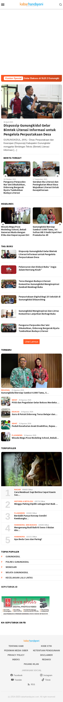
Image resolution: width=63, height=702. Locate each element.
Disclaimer (46, 655)
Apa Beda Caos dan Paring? (28, 539)
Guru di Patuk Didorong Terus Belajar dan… (34, 414)
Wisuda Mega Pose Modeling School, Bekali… (35, 437)
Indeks (16, 659)
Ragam (17, 489)
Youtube (18, 680)
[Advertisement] (31, 41)
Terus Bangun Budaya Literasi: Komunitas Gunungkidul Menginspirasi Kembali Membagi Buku (39, 284)
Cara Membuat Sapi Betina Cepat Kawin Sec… (35, 493)
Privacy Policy (16, 655)
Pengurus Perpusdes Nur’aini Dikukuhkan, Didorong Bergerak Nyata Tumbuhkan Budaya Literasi (15, 187)
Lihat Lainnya (31, 341)
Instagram (47, 675)
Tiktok (48, 680)
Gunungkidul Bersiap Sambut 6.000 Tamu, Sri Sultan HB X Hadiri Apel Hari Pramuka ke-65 (47, 230)
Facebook (18, 675)
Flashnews (17, 435)
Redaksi (46, 659)
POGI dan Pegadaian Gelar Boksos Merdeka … (35, 402)
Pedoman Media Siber (16, 650)
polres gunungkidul (17, 562)
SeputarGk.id (9, 586)
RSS (33, 684)
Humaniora (19, 525)
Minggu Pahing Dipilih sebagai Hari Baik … (36, 504)
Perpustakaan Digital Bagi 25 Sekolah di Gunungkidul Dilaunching (39, 298)
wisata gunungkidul (17, 572)
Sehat (14, 400)
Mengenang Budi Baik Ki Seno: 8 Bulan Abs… (34, 529)
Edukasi (15, 412)
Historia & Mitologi (23, 501)
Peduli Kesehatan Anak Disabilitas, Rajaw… (34, 426)
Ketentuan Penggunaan (46, 650)
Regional (5, 390)
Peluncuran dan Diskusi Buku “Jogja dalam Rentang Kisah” (37, 268)
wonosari (11, 567)
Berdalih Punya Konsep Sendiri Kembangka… (30, 517)
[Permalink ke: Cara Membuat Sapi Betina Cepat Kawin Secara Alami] (31, 469)
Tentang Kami (16, 646)
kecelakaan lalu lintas (19, 578)
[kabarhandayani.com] (31, 4)
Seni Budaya (31, 525)
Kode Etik (46, 646)
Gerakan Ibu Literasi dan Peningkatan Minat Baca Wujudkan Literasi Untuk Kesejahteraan (46, 185)
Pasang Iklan (31, 664)
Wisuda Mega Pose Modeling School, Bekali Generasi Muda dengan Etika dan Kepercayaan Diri (15, 230)
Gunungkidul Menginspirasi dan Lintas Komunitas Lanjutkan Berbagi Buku (39, 312)
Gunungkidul (13, 556)
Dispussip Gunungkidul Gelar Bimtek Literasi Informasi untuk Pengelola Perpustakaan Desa (30, 129)
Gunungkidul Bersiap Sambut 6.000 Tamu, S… (25, 392)
